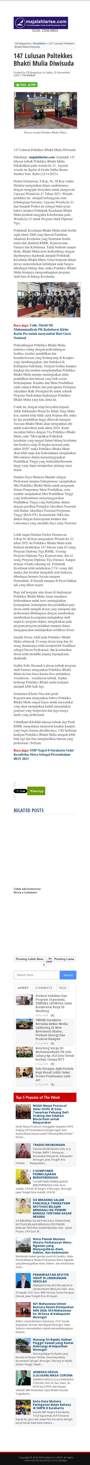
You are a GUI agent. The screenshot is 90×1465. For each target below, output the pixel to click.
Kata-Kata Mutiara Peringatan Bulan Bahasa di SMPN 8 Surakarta (52, 1404)
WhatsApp (37, 791)
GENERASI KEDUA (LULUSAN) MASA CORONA (53, 1373)
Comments (43, 988)
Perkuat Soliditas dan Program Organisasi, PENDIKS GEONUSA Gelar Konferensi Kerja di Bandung (54, 1003)
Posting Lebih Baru (30, 959)
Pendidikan (39, 43)
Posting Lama (64, 959)
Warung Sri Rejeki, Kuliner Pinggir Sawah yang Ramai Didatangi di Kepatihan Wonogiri (53, 1344)
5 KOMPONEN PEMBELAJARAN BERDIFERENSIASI (45, 1174)
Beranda (47, 961)
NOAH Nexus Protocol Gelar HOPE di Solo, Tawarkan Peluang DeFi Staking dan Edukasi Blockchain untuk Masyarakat (51, 1114)
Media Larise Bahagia (55, 1460)
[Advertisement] (49, 848)
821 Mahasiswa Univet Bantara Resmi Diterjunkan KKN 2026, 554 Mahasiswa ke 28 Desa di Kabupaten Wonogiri (53, 1310)
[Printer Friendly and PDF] (26, 86)
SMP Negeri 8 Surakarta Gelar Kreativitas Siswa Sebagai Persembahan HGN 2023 (44, 754)
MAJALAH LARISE (53, 1457)
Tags (62, 988)
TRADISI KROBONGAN (49, 1145)
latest (23, 988)
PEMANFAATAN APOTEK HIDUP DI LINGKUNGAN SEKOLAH (51, 1278)
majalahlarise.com (42, 157)
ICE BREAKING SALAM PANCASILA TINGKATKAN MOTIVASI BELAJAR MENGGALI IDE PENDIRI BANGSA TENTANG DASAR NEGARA (52, 1208)
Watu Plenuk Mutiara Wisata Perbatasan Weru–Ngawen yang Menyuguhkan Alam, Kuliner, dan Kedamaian (52, 1245)
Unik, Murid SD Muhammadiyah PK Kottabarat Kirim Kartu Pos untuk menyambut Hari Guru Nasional (42, 331)
